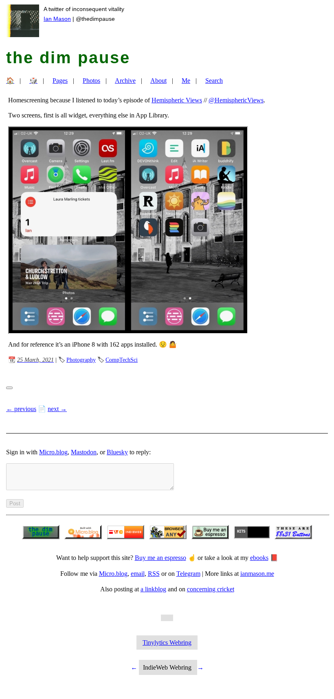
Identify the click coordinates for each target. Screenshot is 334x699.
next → (57, 408)
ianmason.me (257, 573)
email (138, 573)
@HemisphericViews (236, 100)
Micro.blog (53, 452)
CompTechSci (121, 359)
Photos (91, 80)
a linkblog (153, 589)
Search (214, 80)
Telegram (188, 573)
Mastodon (84, 452)
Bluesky (117, 452)
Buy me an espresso (160, 557)
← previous (21, 408)
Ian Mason (57, 18)
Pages (60, 80)
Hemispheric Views (177, 100)
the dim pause (68, 57)
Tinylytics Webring (167, 642)
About (158, 80)
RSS (154, 573)
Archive (125, 80)
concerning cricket (210, 589)
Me (186, 80)
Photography (81, 359)
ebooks (259, 557)
